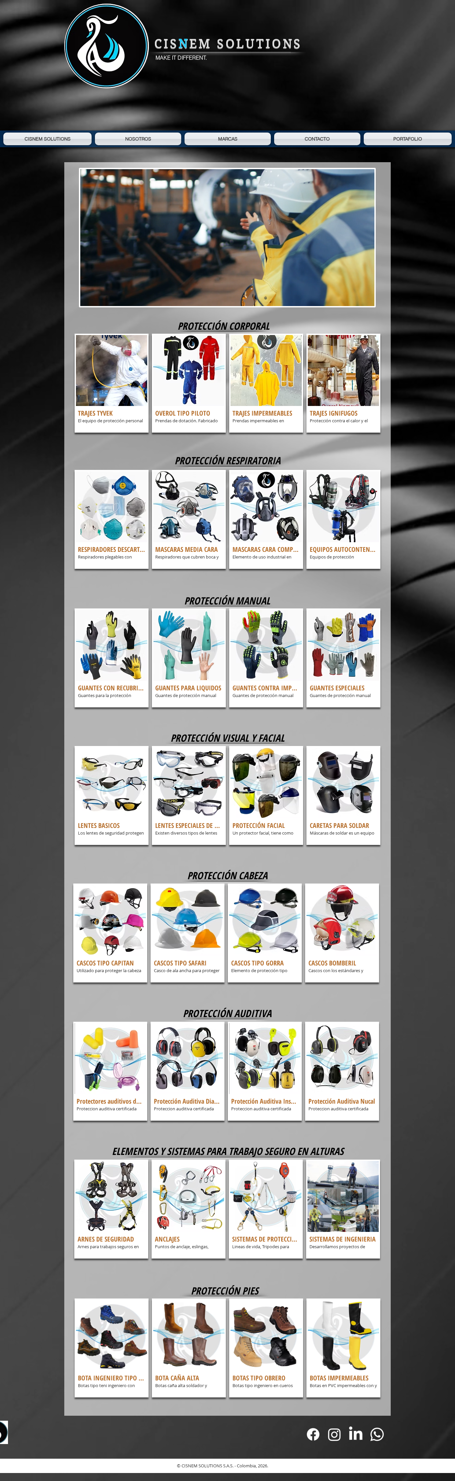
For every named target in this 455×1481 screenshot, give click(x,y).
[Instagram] (334, 1434)
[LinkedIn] (355, 1434)
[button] (112, 383)
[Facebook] (313, 1434)
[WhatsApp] (377, 1434)
